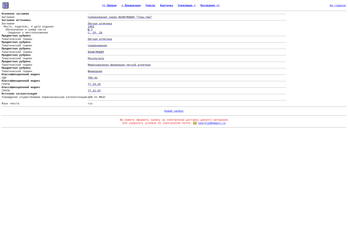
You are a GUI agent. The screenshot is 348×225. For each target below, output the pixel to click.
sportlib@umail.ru (212, 123)
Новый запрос (174, 111)
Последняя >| (210, 5)
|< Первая (109, 5)
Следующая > (187, 5)
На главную (338, 5)
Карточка (166, 5)
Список (150, 5)
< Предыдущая (131, 5)
